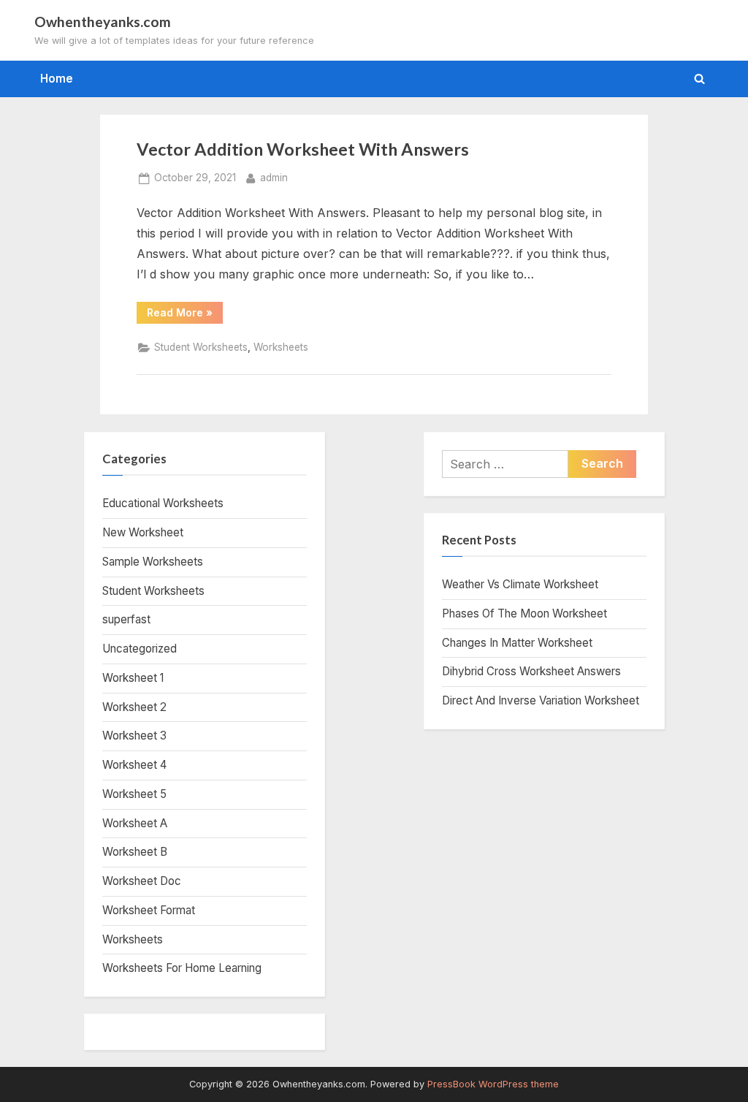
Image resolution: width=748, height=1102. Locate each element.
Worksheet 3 (134, 735)
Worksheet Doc (141, 881)
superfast (126, 619)
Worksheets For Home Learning (182, 968)
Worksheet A (134, 823)
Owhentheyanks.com (102, 21)
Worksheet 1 (133, 678)
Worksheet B (134, 852)
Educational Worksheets (163, 503)
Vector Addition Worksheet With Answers (303, 149)
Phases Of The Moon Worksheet (524, 613)
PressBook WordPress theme (493, 1084)
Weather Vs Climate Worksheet (520, 584)
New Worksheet (142, 532)
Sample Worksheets (152, 562)
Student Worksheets (201, 347)
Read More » (185, 314)
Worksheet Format (148, 910)
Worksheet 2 (134, 707)
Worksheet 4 (134, 765)
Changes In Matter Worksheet (517, 643)
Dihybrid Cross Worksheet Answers (531, 671)
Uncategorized (139, 649)
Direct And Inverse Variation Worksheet (540, 700)
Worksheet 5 (134, 794)
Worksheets (280, 347)
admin (274, 177)
